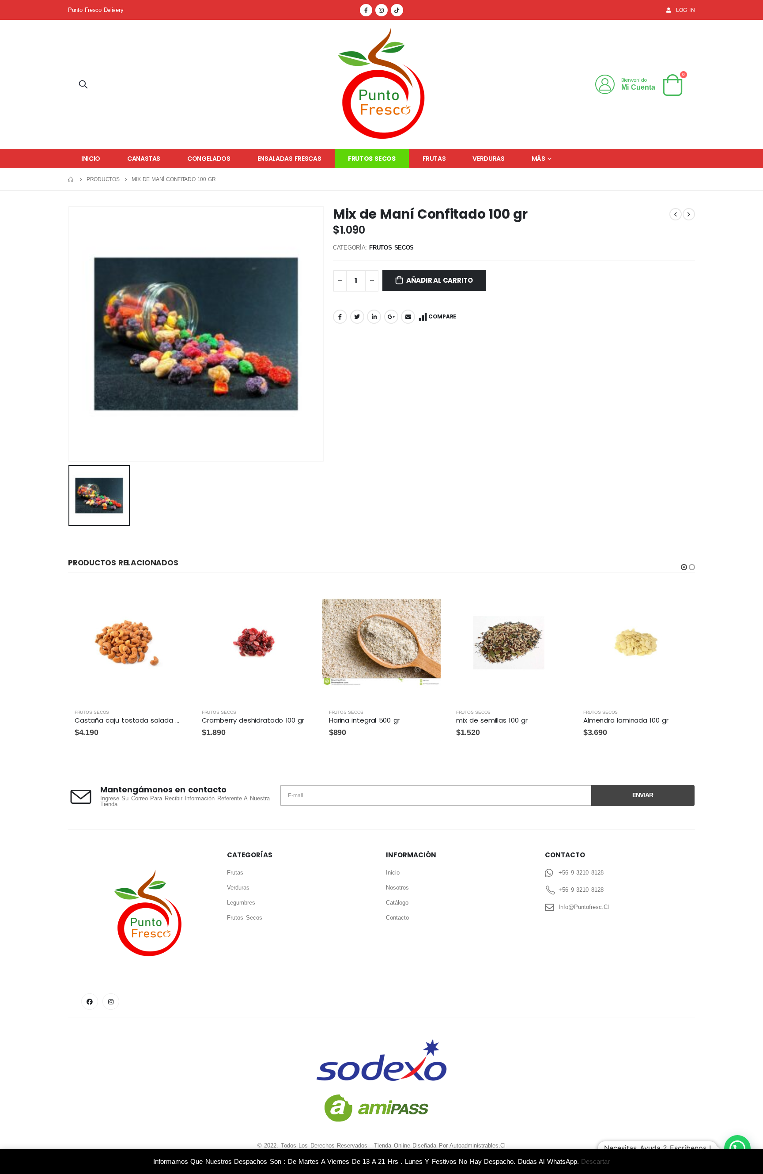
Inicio (90, 158)
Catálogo (397, 902)
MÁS (538, 158)
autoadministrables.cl (477, 1145)
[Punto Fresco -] (381, 84)
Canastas (143, 158)
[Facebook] (366, 10)
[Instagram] (381, 10)
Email (408, 317)
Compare (442, 316)
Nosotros (397, 887)
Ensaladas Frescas (289, 158)
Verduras (488, 158)
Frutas (434, 158)
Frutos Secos (371, 158)
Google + (391, 317)
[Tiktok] (397, 10)
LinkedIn (374, 317)
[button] (684, 567)
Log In (685, 10)
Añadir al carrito (439, 280)
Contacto (397, 917)
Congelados (208, 158)
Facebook (340, 317)
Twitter (357, 317)
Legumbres (241, 902)
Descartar (595, 1161)
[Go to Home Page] (71, 179)
